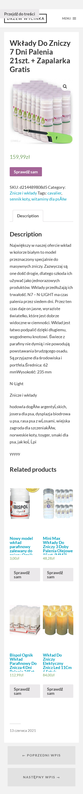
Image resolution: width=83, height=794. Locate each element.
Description (28, 215)
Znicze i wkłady (23, 192)
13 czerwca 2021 (23, 730)
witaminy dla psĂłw (49, 198)
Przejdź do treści (19, 13)
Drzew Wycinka (25, 18)
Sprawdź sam (26, 171)
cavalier (54, 192)
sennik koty (20, 198)
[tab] (28, 216)
